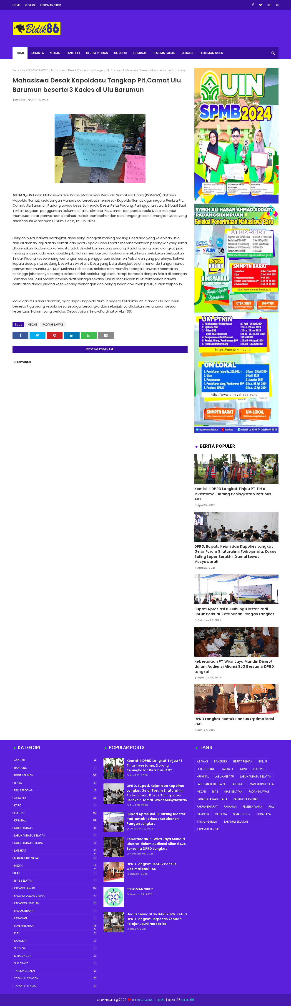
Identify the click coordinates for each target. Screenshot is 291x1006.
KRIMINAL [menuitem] (140, 53)
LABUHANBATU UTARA (55, 843)
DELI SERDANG (55, 790)
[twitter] (261, 5)
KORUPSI (55, 813)
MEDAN (32, 324)
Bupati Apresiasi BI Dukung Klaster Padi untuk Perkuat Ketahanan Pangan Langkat (234, 612)
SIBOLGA (54, 948)
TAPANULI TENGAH (55, 986)
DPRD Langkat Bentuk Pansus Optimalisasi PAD (234, 721)
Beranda (19, 70)
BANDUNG (54, 768)
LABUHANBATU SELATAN (55, 835)
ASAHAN (55, 760)
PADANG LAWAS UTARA (55, 896)
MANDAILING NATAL (55, 858)
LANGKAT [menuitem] (73, 53)
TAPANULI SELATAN (55, 978)
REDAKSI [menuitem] (187, 53)
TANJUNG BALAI (55, 971)
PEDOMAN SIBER (140, 889)
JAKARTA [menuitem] (37, 53)
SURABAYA (54, 963)
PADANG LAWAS (38, 70)
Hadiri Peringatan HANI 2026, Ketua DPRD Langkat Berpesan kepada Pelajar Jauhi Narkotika (157, 919)
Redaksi (30, 5)
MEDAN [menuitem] (55, 53)
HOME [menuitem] (20, 53)
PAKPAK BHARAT (54, 911)
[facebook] (252, 5)
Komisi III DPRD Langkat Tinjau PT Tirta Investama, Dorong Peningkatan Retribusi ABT (233, 493)
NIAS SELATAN (54, 881)
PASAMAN (54, 918)
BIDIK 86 (187, 1000)
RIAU (55, 933)
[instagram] (269, 5)
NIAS (54, 873)
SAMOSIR (55, 941)
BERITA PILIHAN (55, 775)
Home (16, 5)
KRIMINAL (55, 820)
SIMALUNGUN (55, 956)
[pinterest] (276, 5)
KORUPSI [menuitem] (120, 53)
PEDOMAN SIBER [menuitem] (211, 53)
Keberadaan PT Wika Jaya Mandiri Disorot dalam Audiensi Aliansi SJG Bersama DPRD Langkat (234, 666)
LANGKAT (55, 851)
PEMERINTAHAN (55, 926)
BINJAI (55, 783)
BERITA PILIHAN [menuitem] (97, 53)
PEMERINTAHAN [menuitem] (164, 53)
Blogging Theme (151, 1000)
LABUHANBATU (55, 828)
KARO (54, 805)
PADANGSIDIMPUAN (55, 903)
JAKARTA (55, 798)
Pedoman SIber (50, 5)
